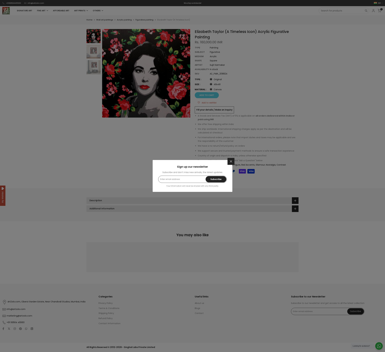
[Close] (231, 161)
